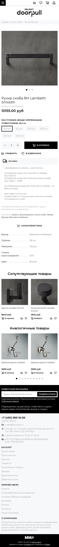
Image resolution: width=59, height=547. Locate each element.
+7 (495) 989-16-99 (13, 417)
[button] (26, 89)
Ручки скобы (40, 215)
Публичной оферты (10, 401)
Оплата (5, 505)
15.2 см (19, 128)
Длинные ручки (27, 215)
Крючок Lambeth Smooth (12, 308)
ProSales (27, 544)
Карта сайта (36, 542)
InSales (47, 544)
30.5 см (43, 128)
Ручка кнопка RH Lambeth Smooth (43, 309)
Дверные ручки (9, 479)
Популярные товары (12, 467)
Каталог (15, 215)
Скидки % (6, 463)
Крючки (5, 459)
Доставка (6, 501)
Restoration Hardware (18, 217)
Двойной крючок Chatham (13, 362)
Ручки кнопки (8, 455)
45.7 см (7, 136)
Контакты (6, 509)
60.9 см (20, 136)
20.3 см (31, 128)
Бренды (5, 471)
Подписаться (47, 394)
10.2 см (7, 128)
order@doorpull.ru (14, 424)
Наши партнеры (10, 513)
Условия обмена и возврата (16, 497)
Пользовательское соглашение (18, 493)
